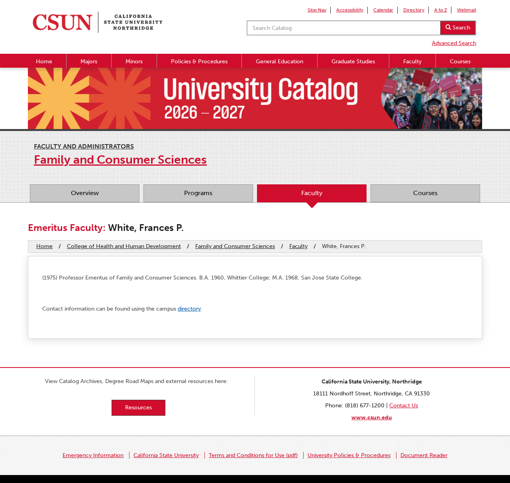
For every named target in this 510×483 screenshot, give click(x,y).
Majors (88, 61)
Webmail (466, 10)
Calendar (383, 10)
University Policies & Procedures (349, 455)
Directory (413, 10)
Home (44, 61)
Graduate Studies (353, 61)
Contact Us (403, 405)
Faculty (412, 61)
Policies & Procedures (199, 61)
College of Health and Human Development (124, 246)
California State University (166, 455)
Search (460, 27)
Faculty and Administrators (84, 146)
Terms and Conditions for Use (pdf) (253, 455)
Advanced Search (454, 43)
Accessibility (349, 10)
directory (189, 308)
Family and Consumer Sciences (235, 246)
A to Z (440, 10)
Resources (138, 407)
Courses (460, 61)
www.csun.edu (371, 417)
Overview (85, 193)
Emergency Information (93, 455)
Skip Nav (317, 10)
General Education (279, 61)
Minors (134, 61)
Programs (198, 193)
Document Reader (423, 455)
